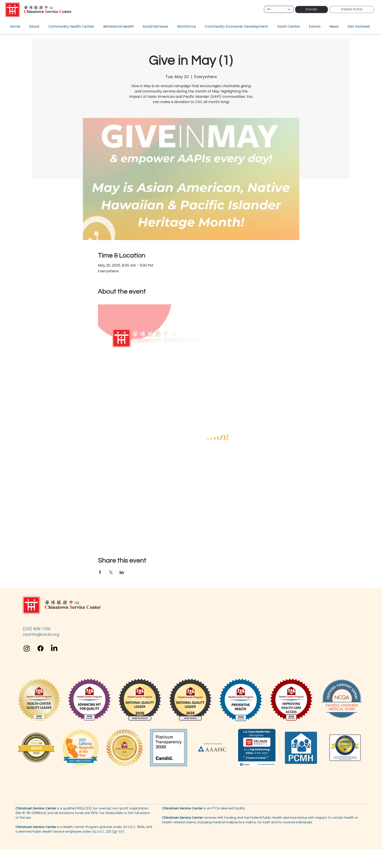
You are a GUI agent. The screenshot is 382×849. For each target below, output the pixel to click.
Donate (311, 9)
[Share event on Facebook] (100, 572)
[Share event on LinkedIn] (122, 572)
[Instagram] (27, 648)
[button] (35, 26)
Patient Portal (351, 9)
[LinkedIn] (54, 648)
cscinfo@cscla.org (41, 634)
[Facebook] (40, 648)
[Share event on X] (111, 572)
